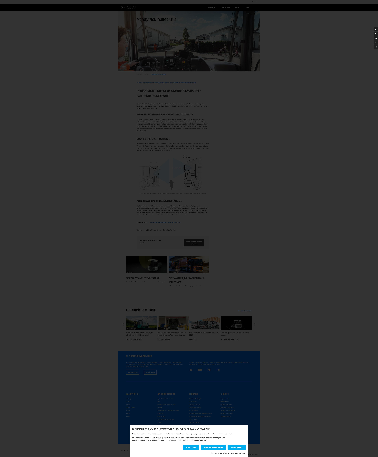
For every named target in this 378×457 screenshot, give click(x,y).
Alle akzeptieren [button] (236, 448)
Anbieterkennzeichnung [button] (237, 453)
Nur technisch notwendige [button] (213, 448)
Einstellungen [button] (191, 448)
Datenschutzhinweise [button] (219, 453)
